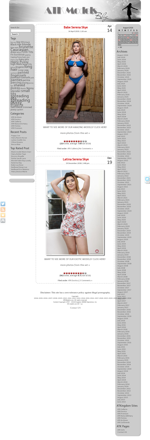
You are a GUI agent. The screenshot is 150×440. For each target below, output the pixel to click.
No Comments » (86, 148)
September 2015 (124, 343)
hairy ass (26, 57)
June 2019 (121, 244)
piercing (16, 82)
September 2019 (124, 237)
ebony (19, 52)
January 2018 (122, 281)
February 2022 (123, 174)
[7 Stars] (79, 141)
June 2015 (121, 349)
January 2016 (122, 334)
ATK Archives (16, 117)
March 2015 (122, 356)
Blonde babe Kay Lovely (21, 161)
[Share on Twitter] (3, 204)
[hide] (149, 176)
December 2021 (124, 178)
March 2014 (122, 382)
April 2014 (121, 380)
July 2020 (121, 215)
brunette (26, 47)
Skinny (30, 88)
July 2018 (121, 268)
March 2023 (122, 145)
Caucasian (19, 49)
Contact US (122, 432)
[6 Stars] (76, 141)
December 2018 (124, 257)
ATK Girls (121, 430)
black (27, 42)
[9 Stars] (83, 141)
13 (128, 38)
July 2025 (121, 84)
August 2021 (122, 187)
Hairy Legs (14, 60)
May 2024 (121, 114)
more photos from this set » (75, 133)
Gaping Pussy (16, 57)
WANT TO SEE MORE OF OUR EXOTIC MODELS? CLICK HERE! (75, 259)
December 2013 (124, 389)
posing (24, 82)
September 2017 (124, 290)
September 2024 (124, 106)
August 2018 (122, 266)
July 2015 (121, 347)
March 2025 (122, 92)
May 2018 (121, 272)
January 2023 (122, 149)
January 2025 (122, 97)
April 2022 (121, 169)
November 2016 (124, 312)
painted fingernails (20, 74)
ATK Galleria (16, 122)
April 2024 (121, 117)
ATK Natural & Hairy (19, 124)
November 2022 (124, 154)
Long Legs (23, 70)
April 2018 (121, 275)
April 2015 (121, 354)
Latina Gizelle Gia (18, 140)
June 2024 (121, 112)
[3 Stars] (69, 141)
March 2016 (122, 329)
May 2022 (121, 167)
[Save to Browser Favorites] (3, 215)
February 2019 (123, 253)
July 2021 (121, 189)
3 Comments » (86, 280)
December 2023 (124, 125)
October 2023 (123, 130)
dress (13, 52)
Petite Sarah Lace (18, 158)
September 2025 (124, 79)
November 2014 (124, 364)
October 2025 (123, 77)
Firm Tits (27, 52)
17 (119, 40)
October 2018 (123, 261)
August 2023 (122, 134)
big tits (21, 42)
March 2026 (122, 66)
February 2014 (123, 384)
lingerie (20, 67)
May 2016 (121, 325)
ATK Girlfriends (123, 422)
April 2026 (121, 64)
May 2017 (121, 299)
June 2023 (121, 139)
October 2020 (123, 209)
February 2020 (123, 226)
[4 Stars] (72, 141)
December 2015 (124, 336)
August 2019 (122, 239)
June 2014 (121, 375)
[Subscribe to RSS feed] (3, 209)
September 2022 (124, 158)
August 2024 (122, 108)
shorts (23, 88)
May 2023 (121, 141)
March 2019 (122, 250)
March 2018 (122, 277)
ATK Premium (16, 128)
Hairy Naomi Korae (19, 138)
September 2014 (124, 369)
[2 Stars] (67, 141)
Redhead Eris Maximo (20, 169)
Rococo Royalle (17, 156)
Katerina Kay (16, 163)
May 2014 (121, 378)
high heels (16, 64)
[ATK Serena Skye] (75, 38)
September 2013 (124, 395)
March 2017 (122, 303)
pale (32, 78)
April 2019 (121, 248)
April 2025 (121, 90)
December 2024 (124, 99)
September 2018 (124, 264)
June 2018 (121, 270)
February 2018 (123, 279)
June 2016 (121, 323)
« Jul (120, 47)
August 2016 (122, 318)
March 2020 (122, 224)
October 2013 (123, 393)
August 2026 (122, 55)
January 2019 (122, 255)
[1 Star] (65, 141)
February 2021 (123, 200)
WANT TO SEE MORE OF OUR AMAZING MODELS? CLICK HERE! (75, 127)
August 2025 (122, 81)
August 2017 (122, 292)
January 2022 (122, 176)
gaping (27, 55)
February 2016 (123, 332)
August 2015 (122, 345)
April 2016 (121, 327)
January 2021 (122, 202)
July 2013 (121, 400)
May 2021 (121, 193)
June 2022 (121, 165)
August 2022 (122, 160)
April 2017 (121, 301)
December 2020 (124, 204)
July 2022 (121, 163)
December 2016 (124, 310)
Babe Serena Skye (76, 27)
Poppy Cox (15, 136)
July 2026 (121, 57)
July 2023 (121, 136)
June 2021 (121, 191)
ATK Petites (16, 126)
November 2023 (124, 128)
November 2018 (124, 259)
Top (143, 433)
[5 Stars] (74, 141)
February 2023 (123, 147)
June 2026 (121, 60)
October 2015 (123, 340)
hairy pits (24, 59)
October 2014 (123, 367)
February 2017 (123, 305)
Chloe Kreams (17, 142)
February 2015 (123, 358)
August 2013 (122, 397)
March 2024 (122, 119)
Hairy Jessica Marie (19, 172)
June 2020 (121, 217)
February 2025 (123, 95)
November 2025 (124, 75)
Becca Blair (16, 144)
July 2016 (121, 321)
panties (16, 80)
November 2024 (124, 101)
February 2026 (123, 68)
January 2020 (123, 228)
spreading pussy (20, 101)
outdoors (14, 73)
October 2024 (123, 103)
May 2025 (121, 88)
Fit (12, 54)
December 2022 (124, 152)
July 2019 (121, 242)
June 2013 (121, 402)
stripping (17, 104)
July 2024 (121, 110)
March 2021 (122, 198)
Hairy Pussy (20, 62)
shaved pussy (18, 86)
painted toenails (20, 77)
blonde (26, 44)
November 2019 (124, 233)
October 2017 (123, 288)
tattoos (16, 107)
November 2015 (124, 338)
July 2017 (121, 294)
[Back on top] (3, 220)
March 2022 (122, 171)
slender (16, 91)
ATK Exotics (16, 119)
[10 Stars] (86, 141)
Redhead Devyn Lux (19, 167)
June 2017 (121, 296)
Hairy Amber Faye (18, 154)
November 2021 (124, 180)
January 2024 (123, 123)
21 (131, 40)
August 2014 (122, 371)
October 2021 (123, 182)
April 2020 (121, 222)
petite (26, 80)
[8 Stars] (81, 141)
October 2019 (123, 235)
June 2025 (121, 86)
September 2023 (124, 132)
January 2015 (122, 360)
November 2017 (124, 286)
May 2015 (121, 351)
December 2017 (123, 283)
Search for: (15, 27)
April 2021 (121, 196)
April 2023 (121, 143)
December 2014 (124, 362)
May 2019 (121, 246)
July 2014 (121, 373)
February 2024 (123, 121)
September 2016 (124, 316)
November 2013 (124, 391)
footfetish (19, 54)
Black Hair (16, 44)
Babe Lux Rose (17, 165)
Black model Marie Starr (21, 152)
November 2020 (124, 207)
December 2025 (124, 73)
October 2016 (123, 314)
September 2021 (124, 185)
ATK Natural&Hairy (125, 416)
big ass (13, 42)
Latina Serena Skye (76, 159)
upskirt (20, 109)
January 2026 (123, 70)
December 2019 (124, 231)
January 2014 (122, 386)
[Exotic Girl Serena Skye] (75, 170)
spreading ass (20, 96)
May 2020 (121, 220)
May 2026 (121, 62)
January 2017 (122, 307)
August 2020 (122, 213)
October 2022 (123, 156)
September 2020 (124, 211)
